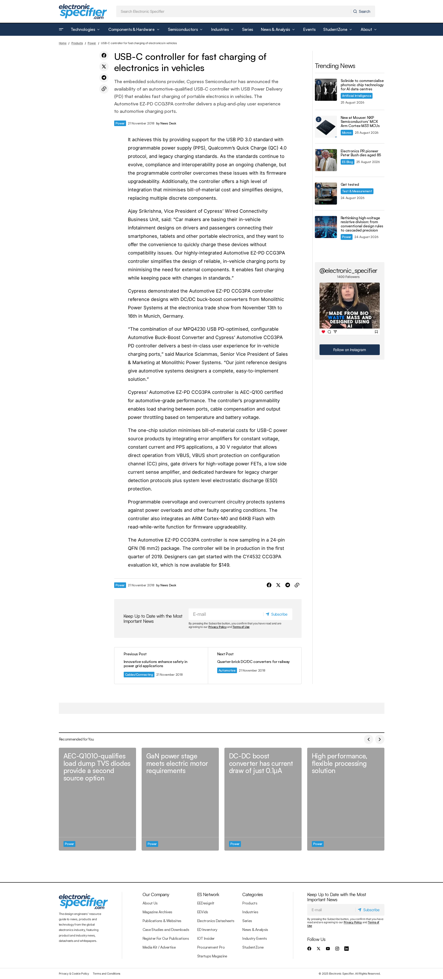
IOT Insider (206, 938)
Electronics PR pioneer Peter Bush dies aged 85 (361, 153)
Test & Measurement (357, 191)
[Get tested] (326, 194)
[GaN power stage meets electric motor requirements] (180, 799)
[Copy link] (104, 89)
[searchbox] (234, 11)
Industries (250, 912)
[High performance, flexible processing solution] (345, 799)
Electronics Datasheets (215, 920)
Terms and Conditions (106, 973)
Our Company (156, 894)
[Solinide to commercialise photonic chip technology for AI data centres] (326, 90)
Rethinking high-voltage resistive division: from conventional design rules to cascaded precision (362, 224)
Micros (347, 132)
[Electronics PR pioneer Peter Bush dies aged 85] (326, 160)
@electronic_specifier (348, 270)
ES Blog (347, 162)
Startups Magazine (212, 956)
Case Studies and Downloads (166, 929)
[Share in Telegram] (104, 77)
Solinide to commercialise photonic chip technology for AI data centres (362, 85)
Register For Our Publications (166, 938)
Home (63, 43)
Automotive (227, 670)
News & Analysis (255, 929)
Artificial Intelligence (356, 96)
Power (92, 43)
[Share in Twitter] (104, 66)
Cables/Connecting (139, 674)
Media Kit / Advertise (159, 947)
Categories (252, 894)
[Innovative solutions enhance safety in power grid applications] (161, 665)
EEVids (202, 912)
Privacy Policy (217, 627)
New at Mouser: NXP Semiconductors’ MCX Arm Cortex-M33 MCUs (360, 122)
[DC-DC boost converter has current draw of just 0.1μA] (263, 799)
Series (247, 920)
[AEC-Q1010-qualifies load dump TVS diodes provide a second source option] (97, 799)
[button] (61, 29)
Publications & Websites (162, 920)
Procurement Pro (211, 947)
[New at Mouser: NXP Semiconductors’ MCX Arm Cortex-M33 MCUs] (326, 127)
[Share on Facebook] (104, 55)
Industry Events (254, 938)
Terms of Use (241, 627)
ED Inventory (207, 929)
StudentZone (252, 947)
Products (77, 43)
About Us (150, 903)
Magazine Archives (157, 912)
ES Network (208, 894)
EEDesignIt (205, 903)
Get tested (350, 185)
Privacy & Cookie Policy (74, 973)
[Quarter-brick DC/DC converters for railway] (254, 665)
